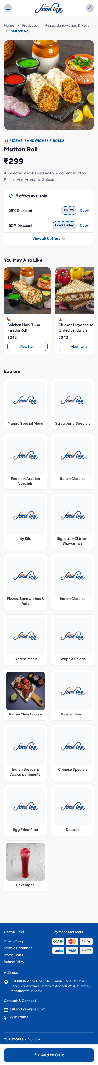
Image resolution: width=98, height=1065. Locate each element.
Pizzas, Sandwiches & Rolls (67, 25)
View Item (27, 346)
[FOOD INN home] (49, 8)
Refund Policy (14, 962)
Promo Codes (13, 955)
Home (9, 25)
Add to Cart (52, 1054)
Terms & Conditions (18, 948)
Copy (84, 210)
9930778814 (19, 1017)
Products (29, 25)
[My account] (90, 8)
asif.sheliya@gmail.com (27, 1009)
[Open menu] (8, 8)
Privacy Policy (14, 941)
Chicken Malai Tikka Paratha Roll (23, 328)
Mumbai (34, 1039)
